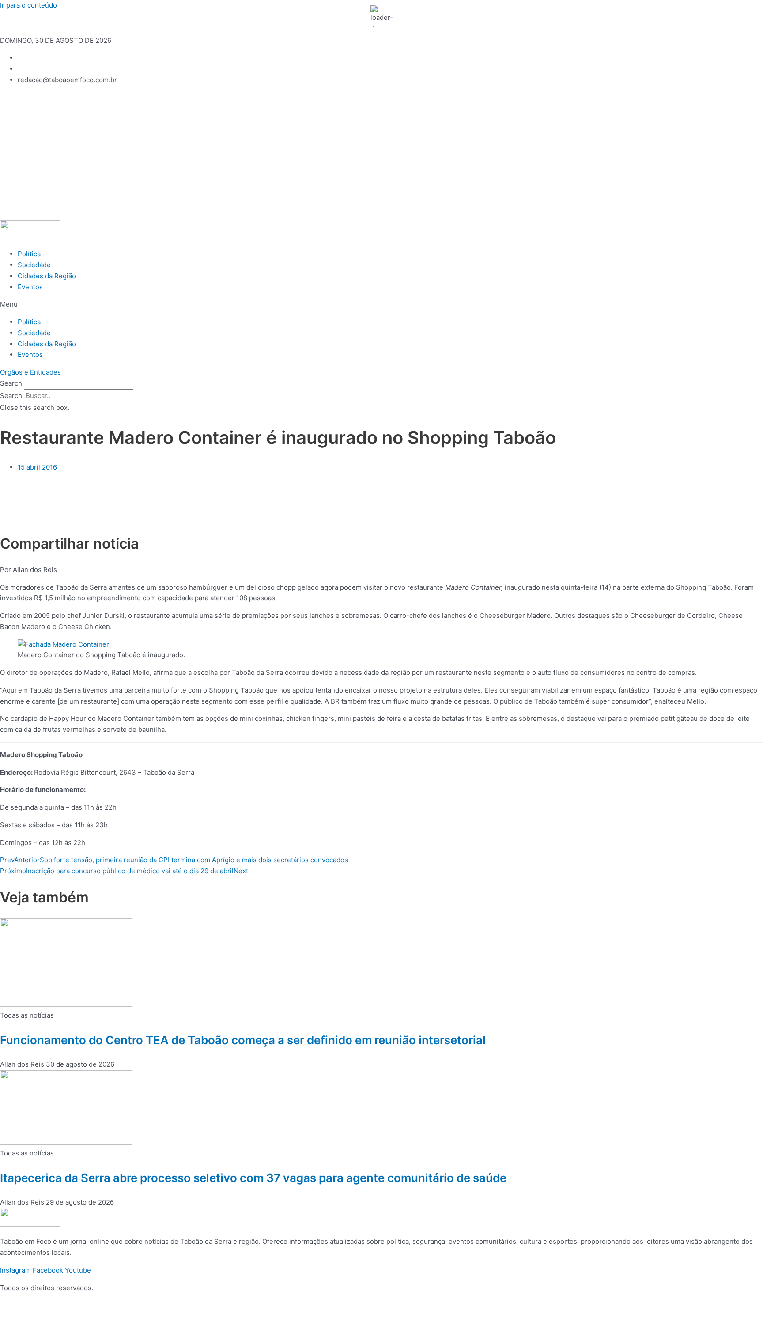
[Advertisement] (381, 154)
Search (11, 395)
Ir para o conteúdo (28, 5)
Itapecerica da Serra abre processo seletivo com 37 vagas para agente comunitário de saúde (253, 1178)
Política (29, 254)
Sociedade (34, 265)
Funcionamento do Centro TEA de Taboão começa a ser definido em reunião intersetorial (243, 1040)
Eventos (30, 287)
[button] (381, 304)
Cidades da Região (47, 276)
